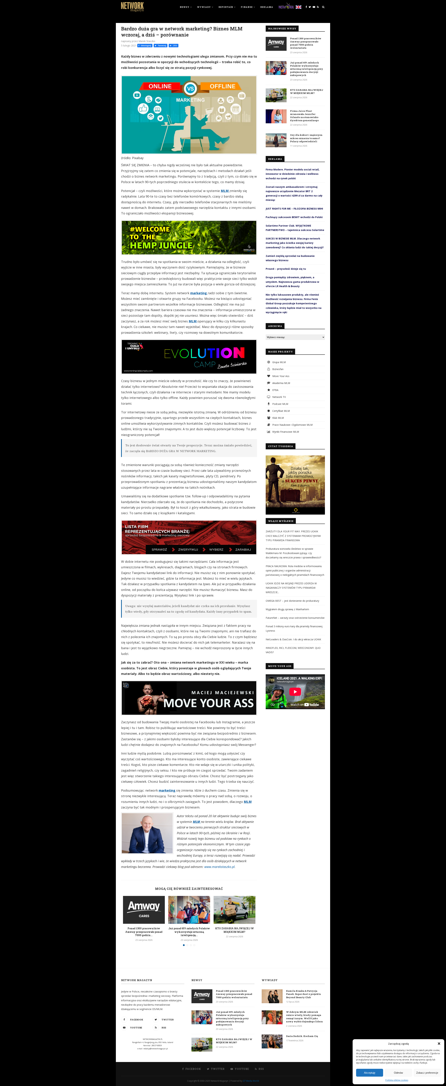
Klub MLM (278, 417)
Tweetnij (161, 45)
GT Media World (251, 1080)
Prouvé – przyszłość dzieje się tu (286, 268)
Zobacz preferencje (427, 1072)
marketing (199, 293)
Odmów (398, 1072)
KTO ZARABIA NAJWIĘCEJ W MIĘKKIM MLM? (234, 930)
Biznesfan (277, 369)
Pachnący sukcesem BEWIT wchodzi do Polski (294, 217)
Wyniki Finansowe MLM (285, 431)
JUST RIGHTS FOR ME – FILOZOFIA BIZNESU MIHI (294, 208)
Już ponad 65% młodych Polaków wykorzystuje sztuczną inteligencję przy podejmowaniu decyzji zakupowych (306, 69)
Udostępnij (145, 45)
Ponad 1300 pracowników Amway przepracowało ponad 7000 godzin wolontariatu (305, 43)
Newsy (184, 7)
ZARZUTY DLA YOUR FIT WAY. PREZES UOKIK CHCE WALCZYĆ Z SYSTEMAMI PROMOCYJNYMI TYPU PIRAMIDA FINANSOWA (293, 536)
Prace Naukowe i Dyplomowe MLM (292, 424)
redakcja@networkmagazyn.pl (155, 1048)
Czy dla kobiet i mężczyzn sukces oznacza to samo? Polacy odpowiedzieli (306, 138)
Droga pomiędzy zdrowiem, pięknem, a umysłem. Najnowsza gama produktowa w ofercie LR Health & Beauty (292, 282)
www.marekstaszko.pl (219, 867)
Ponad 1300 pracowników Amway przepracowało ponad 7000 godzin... (143, 932)
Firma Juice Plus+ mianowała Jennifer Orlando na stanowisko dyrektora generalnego (304, 115)
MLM (225, 191)
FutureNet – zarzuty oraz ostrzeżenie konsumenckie (295, 617)
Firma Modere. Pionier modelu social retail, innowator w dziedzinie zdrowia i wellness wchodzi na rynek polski (292, 174)
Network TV (279, 397)
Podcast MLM (280, 404)
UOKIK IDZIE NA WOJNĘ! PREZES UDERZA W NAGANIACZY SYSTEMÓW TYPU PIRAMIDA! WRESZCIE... (291, 588)
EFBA (275, 390)
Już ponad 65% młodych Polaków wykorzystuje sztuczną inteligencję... (189, 932)
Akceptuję (369, 1072)
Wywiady (204, 7)
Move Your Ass (280, 376)
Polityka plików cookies (396, 1080)
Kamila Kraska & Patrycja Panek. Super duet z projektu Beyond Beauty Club (303, 994)
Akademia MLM (281, 383)
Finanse (247, 7)
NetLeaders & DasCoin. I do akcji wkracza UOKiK (293, 639)
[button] (439, 1043)
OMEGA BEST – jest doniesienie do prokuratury (292, 600)
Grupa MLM (279, 362)
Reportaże (225, 7)
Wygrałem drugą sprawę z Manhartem (287, 609)
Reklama (266, 7)
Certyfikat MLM (281, 410)
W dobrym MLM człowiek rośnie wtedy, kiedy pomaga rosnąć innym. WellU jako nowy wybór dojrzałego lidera (304, 1016)
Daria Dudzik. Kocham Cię (302, 1036)
